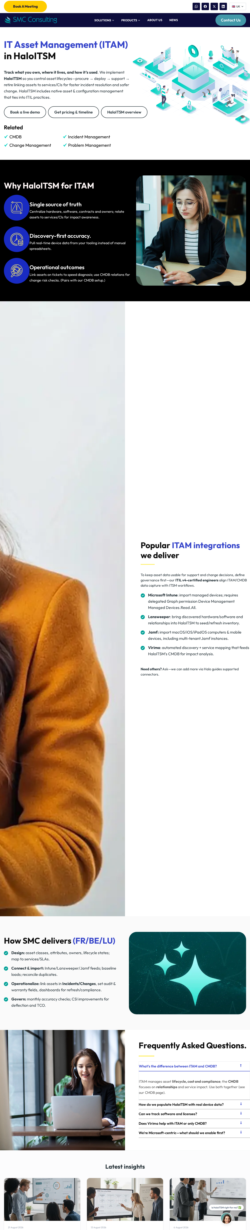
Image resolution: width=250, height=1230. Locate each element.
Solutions (102, 20)
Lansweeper (159, 616)
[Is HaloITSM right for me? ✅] (226, 1218)
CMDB (233, 1081)
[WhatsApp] (196, 6)
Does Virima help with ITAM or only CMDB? (173, 1123)
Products (129, 20)
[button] (194, 1066)
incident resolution (96, 84)
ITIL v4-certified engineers (196, 580)
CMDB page (154, 1092)
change (10, 90)
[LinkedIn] (223, 6)
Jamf (153, 632)
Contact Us (231, 20)
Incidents (70, 983)
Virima (154, 647)
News (173, 20)
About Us (154, 20)
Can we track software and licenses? (168, 1114)
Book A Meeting (25, 6)
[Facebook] (205, 6)
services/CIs (53, 217)
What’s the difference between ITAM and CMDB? (178, 1066)
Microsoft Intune (163, 595)
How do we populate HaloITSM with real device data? (181, 1104)
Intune (50, 968)
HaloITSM (13, 78)
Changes (88, 983)
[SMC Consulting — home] (30, 20)
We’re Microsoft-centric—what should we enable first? (182, 1133)
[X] (214, 6)
